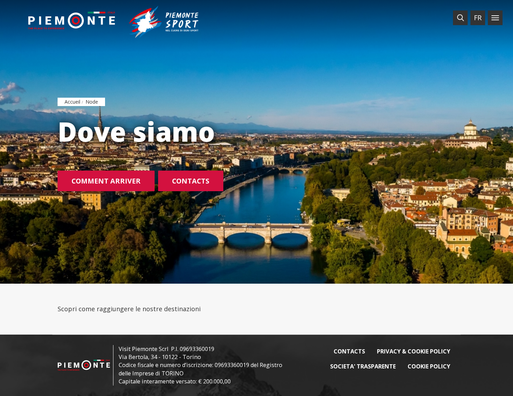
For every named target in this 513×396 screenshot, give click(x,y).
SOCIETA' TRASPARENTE (363, 366)
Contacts (190, 181)
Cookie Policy (429, 366)
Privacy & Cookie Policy (413, 351)
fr (478, 17)
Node (92, 101)
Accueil (72, 101)
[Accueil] (71, 20)
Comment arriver (106, 181)
